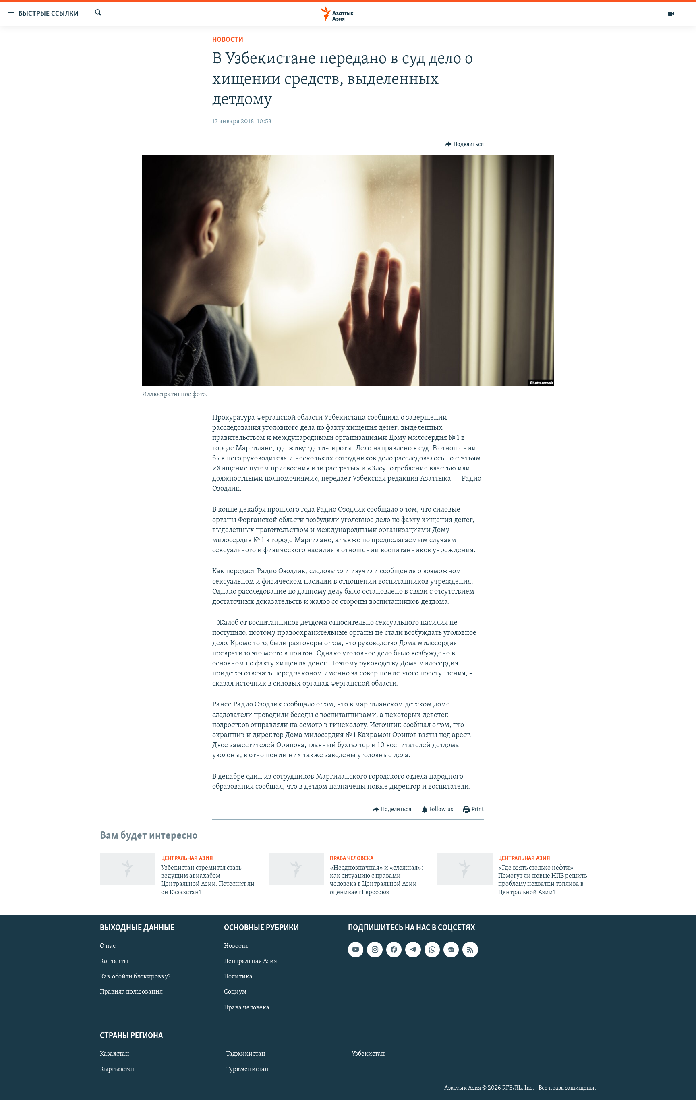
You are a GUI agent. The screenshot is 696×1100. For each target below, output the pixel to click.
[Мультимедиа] (671, 13)
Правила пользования (131, 992)
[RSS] (470, 949)
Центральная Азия (187, 859)
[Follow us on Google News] (451, 949)
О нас (108, 946)
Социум (235, 992)
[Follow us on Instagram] (374, 949)
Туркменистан (247, 1069)
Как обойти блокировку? (135, 977)
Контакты (114, 962)
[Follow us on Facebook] (394, 949)
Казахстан (114, 1054)
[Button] (464, 144)
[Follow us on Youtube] (355, 949)
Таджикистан (245, 1054)
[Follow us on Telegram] (412, 949)
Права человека (351, 859)
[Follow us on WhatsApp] (432, 949)
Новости (227, 40)
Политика (238, 977)
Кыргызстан (117, 1069)
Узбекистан (368, 1054)
